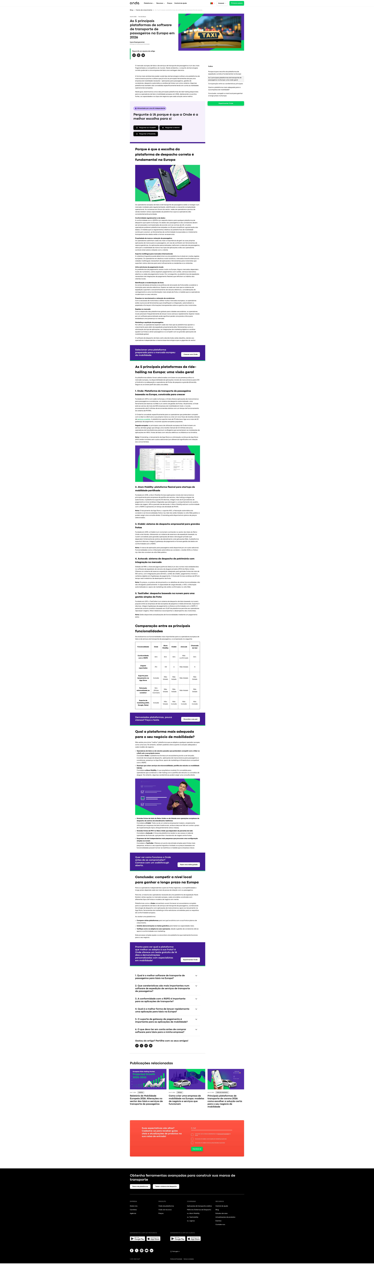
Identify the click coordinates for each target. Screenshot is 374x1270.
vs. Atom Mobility (193, 1213)
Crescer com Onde (191, 354)
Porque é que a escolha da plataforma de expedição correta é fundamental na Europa (224, 73)
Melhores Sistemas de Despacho (199, 1209)
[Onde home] (134, 3)
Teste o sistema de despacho (166, 1186)
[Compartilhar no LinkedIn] (150, 1047)
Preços (169, 3)
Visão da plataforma (166, 1206)
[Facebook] (131, 1251)
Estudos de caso (222, 1213)
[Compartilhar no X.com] (141, 1047)
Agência (133, 1213)
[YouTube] (146, 1251)
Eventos (218, 1221)
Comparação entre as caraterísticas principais (225, 83)
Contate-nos (220, 1224)
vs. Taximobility (192, 1217)
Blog (131, 10)
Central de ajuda (180, 3)
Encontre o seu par (191, 719)
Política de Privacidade (223, 1133)
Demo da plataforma (140, 1186)
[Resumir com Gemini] (143, 56)
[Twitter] (136, 1251)
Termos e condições (189, 1259)
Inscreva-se (197, 1149)
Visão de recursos (165, 1209)
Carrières (133, 1209)
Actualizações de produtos (225, 1217)
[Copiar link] (137, 1046)
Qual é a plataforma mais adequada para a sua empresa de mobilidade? (224, 88)
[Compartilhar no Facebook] (146, 1047)
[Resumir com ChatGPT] (138, 56)
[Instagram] (141, 1251)
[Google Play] (137, 1238)
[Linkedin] (151, 1251)
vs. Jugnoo (191, 1221)
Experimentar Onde (190, 959)
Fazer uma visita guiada (189, 864)
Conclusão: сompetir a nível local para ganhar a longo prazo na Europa (225, 95)
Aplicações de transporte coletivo (199, 1206)
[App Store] (154, 1238)
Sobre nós (133, 1206)
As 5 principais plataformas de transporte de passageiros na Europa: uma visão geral (224, 79)
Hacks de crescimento (144, 10)
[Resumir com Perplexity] (134, 56)
